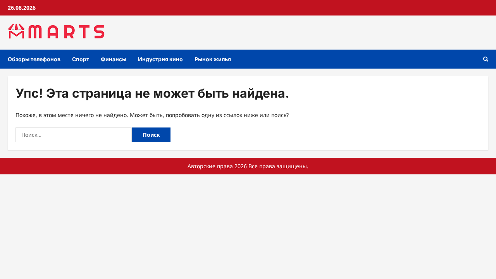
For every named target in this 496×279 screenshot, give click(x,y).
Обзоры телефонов (34, 59)
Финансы (113, 59)
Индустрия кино (160, 59)
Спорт (80, 59)
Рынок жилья (213, 59)
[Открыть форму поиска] (485, 59)
